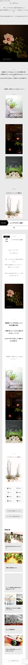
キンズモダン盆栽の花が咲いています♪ (14, 516)
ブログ (14, 236)
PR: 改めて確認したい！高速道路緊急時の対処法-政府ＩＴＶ (15, 511)
